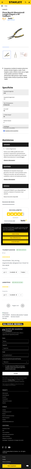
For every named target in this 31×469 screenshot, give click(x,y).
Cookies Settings (15, 234)
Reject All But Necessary (15, 237)
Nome (3, 338)
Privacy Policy (11, 379)
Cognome (4, 345)
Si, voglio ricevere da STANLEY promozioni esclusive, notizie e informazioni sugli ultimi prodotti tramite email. (15, 367)
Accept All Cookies (15, 241)
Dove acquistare (12, 466)
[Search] (25, 2)
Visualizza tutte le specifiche (11, 130)
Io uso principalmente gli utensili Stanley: (11, 358)
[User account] (29, 2)
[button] (2, 447)
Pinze (6, 5)
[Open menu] (2, 2)
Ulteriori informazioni (9, 160)
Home (2, 6)
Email (3, 352)
